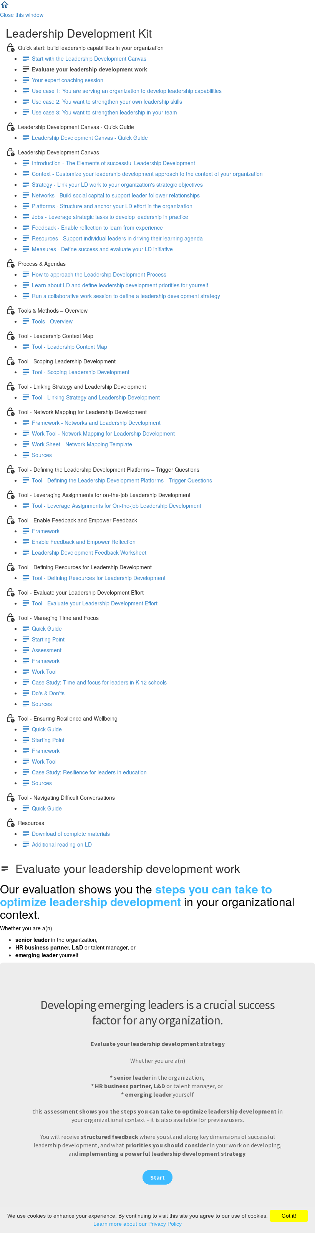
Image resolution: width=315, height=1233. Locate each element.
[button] (4, 7)
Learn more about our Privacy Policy (137, 1224)
